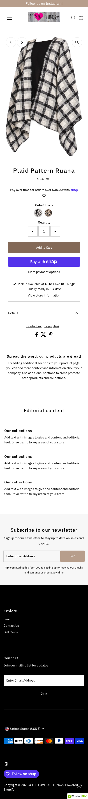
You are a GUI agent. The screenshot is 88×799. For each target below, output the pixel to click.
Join (72, 556)
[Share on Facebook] (37, 336)
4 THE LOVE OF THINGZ (46, 785)
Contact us (34, 326)
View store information (44, 295)
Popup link (51, 326)
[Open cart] (81, 18)
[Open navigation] (13, 17)
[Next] (22, 42)
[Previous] (11, 42)
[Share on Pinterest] (51, 336)
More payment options (44, 272)
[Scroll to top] (78, 786)
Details (13, 313)
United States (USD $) (25, 729)
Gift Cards (11, 632)
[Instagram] (6, 764)
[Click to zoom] (77, 42)
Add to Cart (44, 248)
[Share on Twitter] (44, 336)
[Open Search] (73, 18)
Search (8, 619)
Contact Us (11, 626)
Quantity (44, 222)
